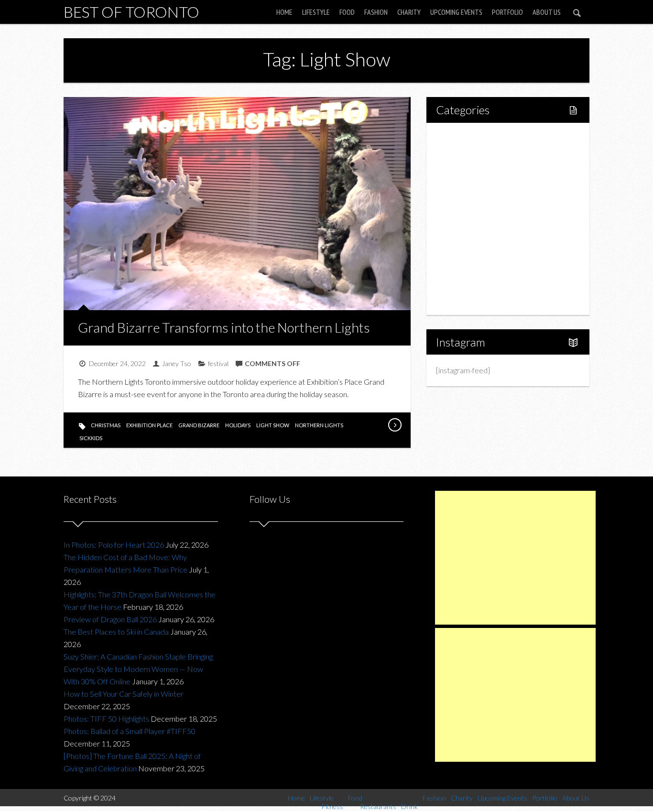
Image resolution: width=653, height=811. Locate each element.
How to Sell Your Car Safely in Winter (124, 693)
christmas (105, 425)
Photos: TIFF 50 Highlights (106, 718)
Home (284, 12)
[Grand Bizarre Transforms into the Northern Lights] (394, 425)
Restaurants (476, 202)
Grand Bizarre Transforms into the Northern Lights (224, 327)
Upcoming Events (456, 12)
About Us (547, 12)
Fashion (376, 12)
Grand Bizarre (198, 425)
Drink (465, 218)
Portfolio (507, 12)
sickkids (90, 438)
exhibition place (149, 425)
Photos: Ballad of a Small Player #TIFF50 (130, 730)
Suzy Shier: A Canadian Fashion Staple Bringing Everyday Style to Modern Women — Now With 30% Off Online (138, 669)
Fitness (468, 169)
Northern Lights (319, 425)
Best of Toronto (131, 11)
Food (347, 12)
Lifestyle (316, 12)
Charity (409, 12)
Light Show (272, 425)
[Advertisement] (515, 558)
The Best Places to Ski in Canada (116, 631)
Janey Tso (176, 363)
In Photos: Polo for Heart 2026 (114, 544)
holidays (237, 425)
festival (218, 363)
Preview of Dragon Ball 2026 (110, 619)
